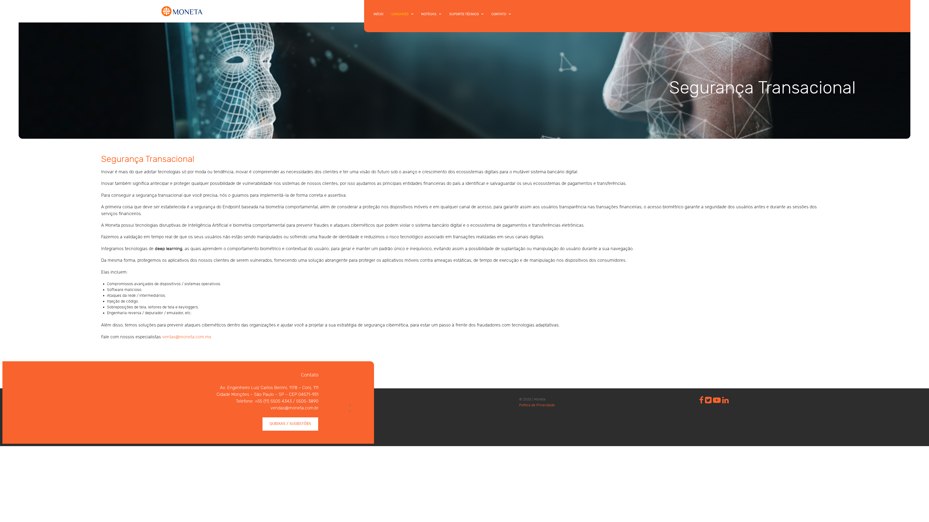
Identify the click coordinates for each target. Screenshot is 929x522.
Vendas (359, 411)
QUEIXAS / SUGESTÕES (290, 423)
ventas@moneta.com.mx (186, 337)
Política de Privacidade (537, 405)
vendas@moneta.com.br (294, 408)
